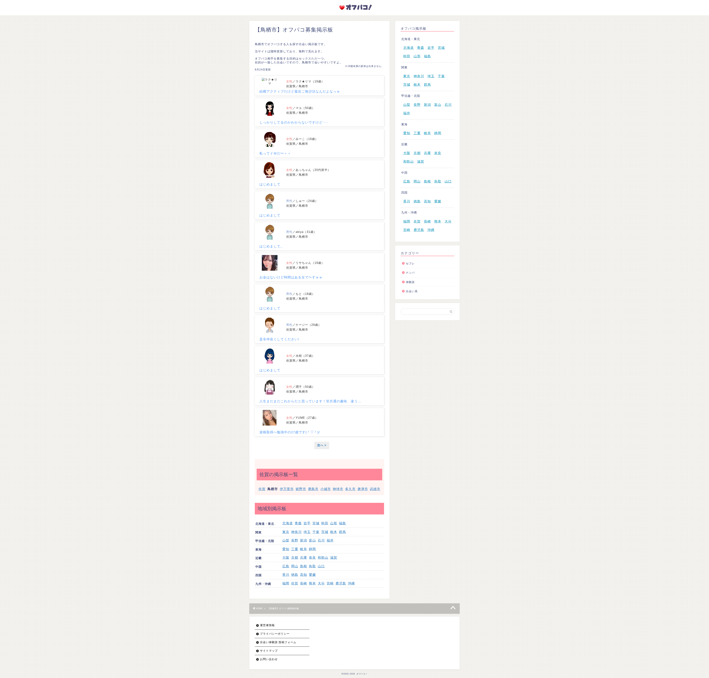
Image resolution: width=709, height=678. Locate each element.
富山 (312, 540)
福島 (342, 523)
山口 (321, 566)
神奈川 (296, 532)
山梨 (285, 540)
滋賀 (333, 557)
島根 (303, 566)
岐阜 (303, 549)
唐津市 (362, 489)
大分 (321, 583)
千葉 (315, 532)
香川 (285, 575)
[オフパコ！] (354, 11)
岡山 (294, 566)
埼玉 (307, 532)
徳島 (294, 575)
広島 (285, 566)
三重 (294, 549)
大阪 (285, 557)
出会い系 (412, 291)
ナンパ (410, 272)
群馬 (342, 532)
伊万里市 (287, 489)
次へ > (321, 445)
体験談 (410, 282)
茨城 (324, 532)
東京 (285, 532)
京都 (294, 557)
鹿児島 (340, 583)
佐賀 (262, 489)
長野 (294, 540)
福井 (330, 540)
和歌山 (323, 557)
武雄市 (375, 489)
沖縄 (351, 583)
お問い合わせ (269, 659)
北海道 (287, 523)
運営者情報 (267, 625)
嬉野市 (301, 489)
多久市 (350, 489)
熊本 (312, 583)
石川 (321, 540)
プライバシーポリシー (275, 633)
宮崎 (330, 583)
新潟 (303, 540)
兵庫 (303, 557)
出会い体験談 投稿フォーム (278, 642)
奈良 (312, 557)
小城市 (325, 489)
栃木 (333, 532)
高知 (303, 575)
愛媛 (312, 575)
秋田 (324, 523)
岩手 (307, 523)
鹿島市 (313, 489)
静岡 (312, 549)
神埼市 (338, 489)
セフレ (410, 263)
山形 (333, 523)
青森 (298, 523)
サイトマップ (269, 650)
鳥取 (312, 566)
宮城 (315, 523)
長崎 (303, 583)
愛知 (285, 549)
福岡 (285, 583)
